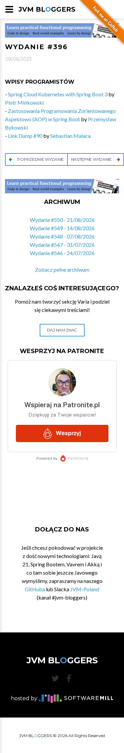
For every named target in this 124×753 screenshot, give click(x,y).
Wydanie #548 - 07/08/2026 (62, 236)
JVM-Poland (84, 589)
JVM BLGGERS (47, 9)
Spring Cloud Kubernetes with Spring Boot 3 (57, 94)
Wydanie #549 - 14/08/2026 (62, 228)
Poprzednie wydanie (40, 159)
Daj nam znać (62, 330)
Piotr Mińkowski (24, 102)
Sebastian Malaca (70, 136)
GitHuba (35, 589)
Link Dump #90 (25, 136)
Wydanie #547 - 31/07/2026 (62, 244)
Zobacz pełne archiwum (62, 269)
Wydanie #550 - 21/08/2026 (62, 220)
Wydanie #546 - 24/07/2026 (62, 253)
